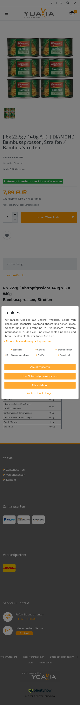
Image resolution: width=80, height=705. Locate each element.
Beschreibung (14, 264)
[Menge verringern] (15, 220)
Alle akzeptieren (40, 366)
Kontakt (11, 479)
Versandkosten (15, 474)
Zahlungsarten (15, 469)
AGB (30, 662)
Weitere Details (15, 275)
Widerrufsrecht (8, 656)
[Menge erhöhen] (15, 214)
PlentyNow (48, 696)
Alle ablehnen (40, 385)
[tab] (40, 264)
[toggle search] (68, 3)
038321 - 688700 (26, 618)
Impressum (45, 662)
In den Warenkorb (48, 217)
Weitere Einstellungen (40, 393)
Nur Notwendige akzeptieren (40, 376)
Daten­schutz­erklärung (20, 341)
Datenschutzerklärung (62, 656)
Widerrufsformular (33, 656)
